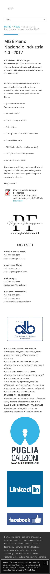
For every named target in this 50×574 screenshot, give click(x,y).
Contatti (42, 557)
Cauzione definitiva (13, 540)
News (17, 26)
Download (17, 200)
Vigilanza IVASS (11, 557)
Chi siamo (16, 537)
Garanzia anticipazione (33, 540)
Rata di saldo (10, 543)
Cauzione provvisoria (31, 537)
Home (7, 26)
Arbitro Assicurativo (28, 557)
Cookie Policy (29, 570)
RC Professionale (24, 553)
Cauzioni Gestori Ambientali (16, 550)
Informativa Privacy (15, 570)
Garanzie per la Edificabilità (27, 547)
